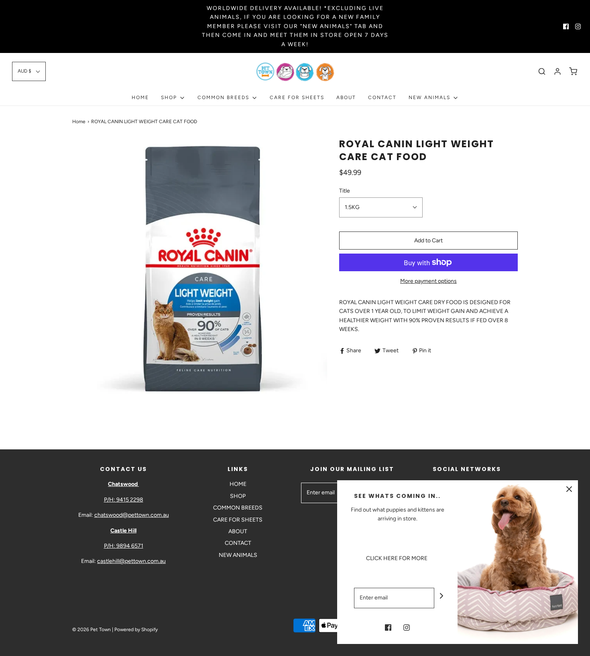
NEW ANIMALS (238, 555)
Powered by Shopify (136, 629)
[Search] (542, 71)
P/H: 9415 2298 (123, 499)
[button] (29, 71)
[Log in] (557, 71)
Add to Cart (428, 240)
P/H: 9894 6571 (123, 545)
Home (78, 121)
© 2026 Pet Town (91, 629)
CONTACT (382, 97)
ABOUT (346, 97)
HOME (140, 97)
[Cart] (573, 71)
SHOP (238, 496)
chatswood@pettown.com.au (131, 515)
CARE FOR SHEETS (297, 97)
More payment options (428, 281)
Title (344, 190)
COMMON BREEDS (237, 507)
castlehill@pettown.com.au (131, 561)
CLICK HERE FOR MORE (397, 558)
